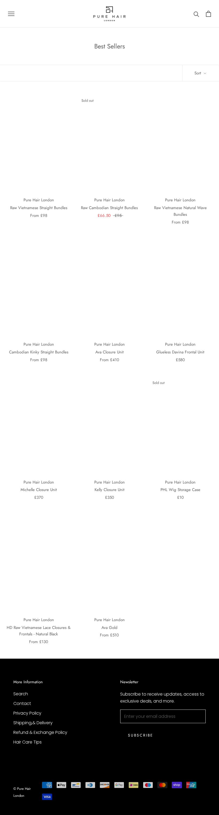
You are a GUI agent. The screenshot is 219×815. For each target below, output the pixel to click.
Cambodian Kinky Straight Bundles (38, 352)
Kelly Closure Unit (109, 490)
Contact (22, 703)
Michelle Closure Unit (39, 490)
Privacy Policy (27, 713)
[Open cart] (208, 14)
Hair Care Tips (27, 742)
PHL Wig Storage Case (180, 490)
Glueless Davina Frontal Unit (180, 352)
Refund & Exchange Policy (40, 732)
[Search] (196, 14)
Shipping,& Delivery (33, 723)
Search (20, 694)
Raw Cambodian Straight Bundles (109, 208)
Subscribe (140, 735)
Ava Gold (109, 628)
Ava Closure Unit (109, 352)
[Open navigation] (11, 14)
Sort (198, 73)
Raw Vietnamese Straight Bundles (38, 208)
